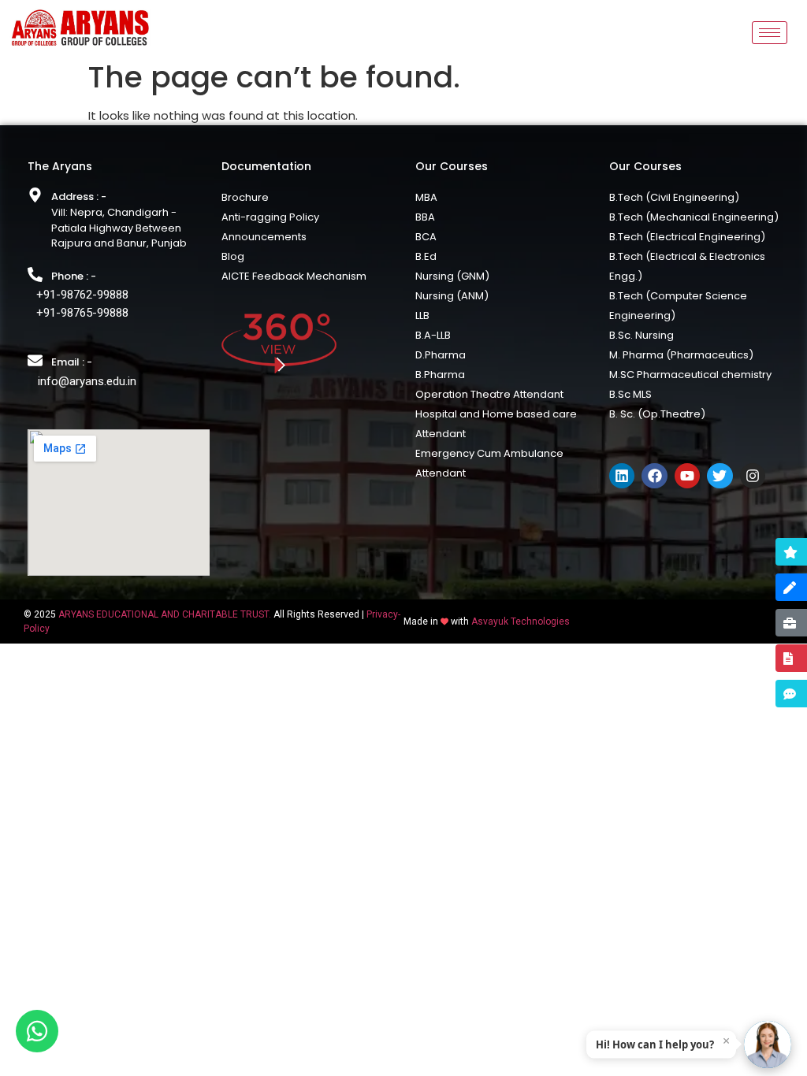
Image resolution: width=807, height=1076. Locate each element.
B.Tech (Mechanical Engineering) (694, 217)
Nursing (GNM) (452, 276)
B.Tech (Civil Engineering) (674, 197)
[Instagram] (752, 475)
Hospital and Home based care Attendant (496, 423)
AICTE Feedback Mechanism (293, 276)
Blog (232, 256)
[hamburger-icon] (769, 32)
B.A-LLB (433, 335)
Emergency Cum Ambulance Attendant (489, 463)
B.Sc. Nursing (641, 335)
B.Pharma (440, 374)
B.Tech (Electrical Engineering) (687, 236)
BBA (425, 217)
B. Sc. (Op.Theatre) (657, 413)
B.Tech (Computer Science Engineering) (678, 305)
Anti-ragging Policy (270, 217)
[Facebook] (654, 475)
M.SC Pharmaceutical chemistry (690, 374)
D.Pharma (440, 354)
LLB (422, 315)
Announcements (264, 236)
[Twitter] (719, 475)
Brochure (245, 197)
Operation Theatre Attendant (489, 394)
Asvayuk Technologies (520, 621)
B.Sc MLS (630, 394)
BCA (426, 236)
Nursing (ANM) (452, 295)
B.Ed (426, 256)
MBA (426, 197)
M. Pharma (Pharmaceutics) (681, 354)
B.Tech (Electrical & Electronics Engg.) (687, 266)
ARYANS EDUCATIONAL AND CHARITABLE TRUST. (164, 614)
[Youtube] (687, 475)
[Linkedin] (621, 475)
